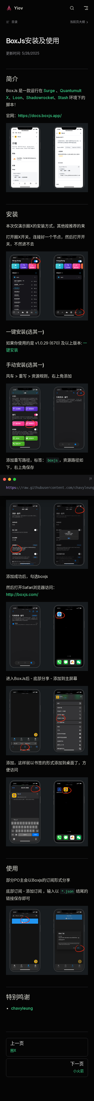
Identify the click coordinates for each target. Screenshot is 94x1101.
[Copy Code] (86, 483)
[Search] (72, 8)
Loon (17, 97)
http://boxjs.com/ (22, 594)
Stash (63, 97)
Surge (49, 90)
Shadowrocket (40, 97)
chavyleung (22, 1008)
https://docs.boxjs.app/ (40, 115)
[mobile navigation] (86, 8)
